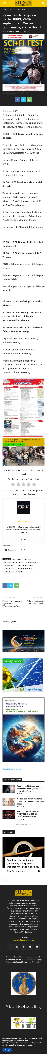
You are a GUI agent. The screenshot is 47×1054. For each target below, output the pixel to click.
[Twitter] (30, 947)
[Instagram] (16, 947)
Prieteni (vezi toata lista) (23, 1007)
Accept (7, 1050)
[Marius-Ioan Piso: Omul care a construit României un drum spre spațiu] (9, 802)
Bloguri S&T (8, 832)
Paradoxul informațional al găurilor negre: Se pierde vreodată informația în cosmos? (23, 863)
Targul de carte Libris (24, 568)
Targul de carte (9, 568)
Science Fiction (9, 565)
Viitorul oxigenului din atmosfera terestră (35, 602)
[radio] (13, 485)
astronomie (17, 559)
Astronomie (21, 10)
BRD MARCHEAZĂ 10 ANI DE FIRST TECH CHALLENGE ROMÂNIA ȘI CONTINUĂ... (28, 814)
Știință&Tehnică (14, 31)
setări (30, 1045)
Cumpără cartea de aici (12, 769)
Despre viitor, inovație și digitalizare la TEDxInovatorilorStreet (12, 603)
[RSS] (23, 947)
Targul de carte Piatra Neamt (14, 571)
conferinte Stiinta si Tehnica (13, 562)
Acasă (5, 10)
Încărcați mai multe (22, 824)
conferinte (27, 559)
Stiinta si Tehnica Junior (25, 565)
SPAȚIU (11, 10)
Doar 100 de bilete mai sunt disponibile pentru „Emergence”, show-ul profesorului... (30, 788)
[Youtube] (25, 539)
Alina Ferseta (13, 871)
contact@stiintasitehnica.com (23, 940)
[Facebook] (22, 539)
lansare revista (31, 562)
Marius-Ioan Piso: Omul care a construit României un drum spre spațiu (30, 801)
